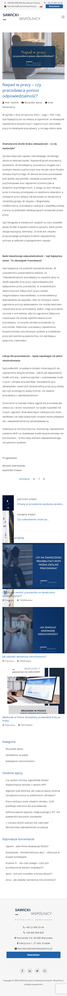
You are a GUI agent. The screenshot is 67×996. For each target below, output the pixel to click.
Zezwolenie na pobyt (17, 755)
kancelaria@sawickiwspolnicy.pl (22, 6)
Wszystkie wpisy (33, 102)
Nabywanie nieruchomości (20, 761)
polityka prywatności (33, 984)
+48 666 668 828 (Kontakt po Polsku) (23, 2)
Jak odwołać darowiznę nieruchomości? (24, 656)
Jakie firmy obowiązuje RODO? (32, 846)
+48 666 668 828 (35, 932)
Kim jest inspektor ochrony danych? (32, 873)
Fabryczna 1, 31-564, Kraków (34, 943)
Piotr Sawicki (12, 102)
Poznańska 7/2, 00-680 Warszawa (35, 937)
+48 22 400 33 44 (54, 2)
